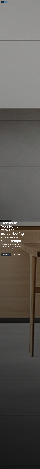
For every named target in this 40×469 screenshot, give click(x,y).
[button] (6, 254)
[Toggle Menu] (38, 2)
